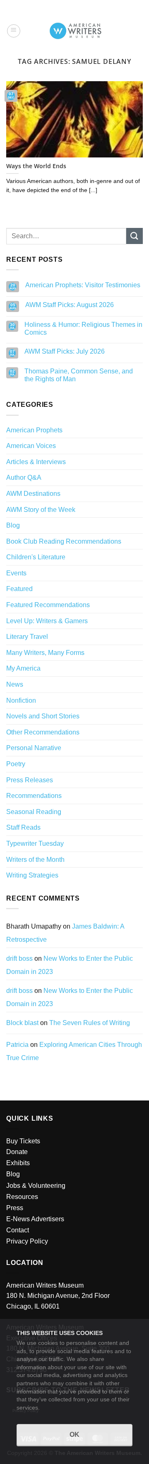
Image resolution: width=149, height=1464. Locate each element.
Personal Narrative (33, 747)
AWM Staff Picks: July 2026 (64, 351)
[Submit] (134, 236)
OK (74, 1434)
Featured (19, 588)
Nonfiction (21, 700)
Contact (17, 1230)
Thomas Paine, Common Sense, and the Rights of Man (78, 375)
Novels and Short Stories (42, 716)
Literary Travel (27, 636)
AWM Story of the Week (40, 509)
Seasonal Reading (33, 811)
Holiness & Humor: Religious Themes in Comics (83, 328)
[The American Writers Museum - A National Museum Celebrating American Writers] (75, 30)
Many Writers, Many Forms (45, 652)
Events (16, 573)
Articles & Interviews (36, 461)
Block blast (22, 1022)
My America (23, 668)
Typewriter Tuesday (35, 843)
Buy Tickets (23, 1141)
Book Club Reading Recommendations (63, 541)
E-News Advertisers (35, 1218)
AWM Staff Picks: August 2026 (69, 304)
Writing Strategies (32, 875)
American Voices (31, 445)
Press (14, 1207)
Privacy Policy (27, 1241)
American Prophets (34, 430)
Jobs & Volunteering (35, 1185)
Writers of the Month (35, 859)
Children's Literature (35, 557)
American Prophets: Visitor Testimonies (82, 285)
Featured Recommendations (48, 604)
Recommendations (34, 795)
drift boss (19, 958)
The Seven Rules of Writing (89, 1022)
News (14, 684)
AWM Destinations (33, 493)
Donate (17, 1151)
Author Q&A (23, 477)
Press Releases (29, 780)
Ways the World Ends (36, 166)
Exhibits (18, 1162)
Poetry (15, 763)
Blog (13, 525)
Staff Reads (23, 827)
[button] (13, 31)
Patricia (17, 1044)
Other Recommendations (42, 732)
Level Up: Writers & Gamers (47, 620)
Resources (22, 1196)
